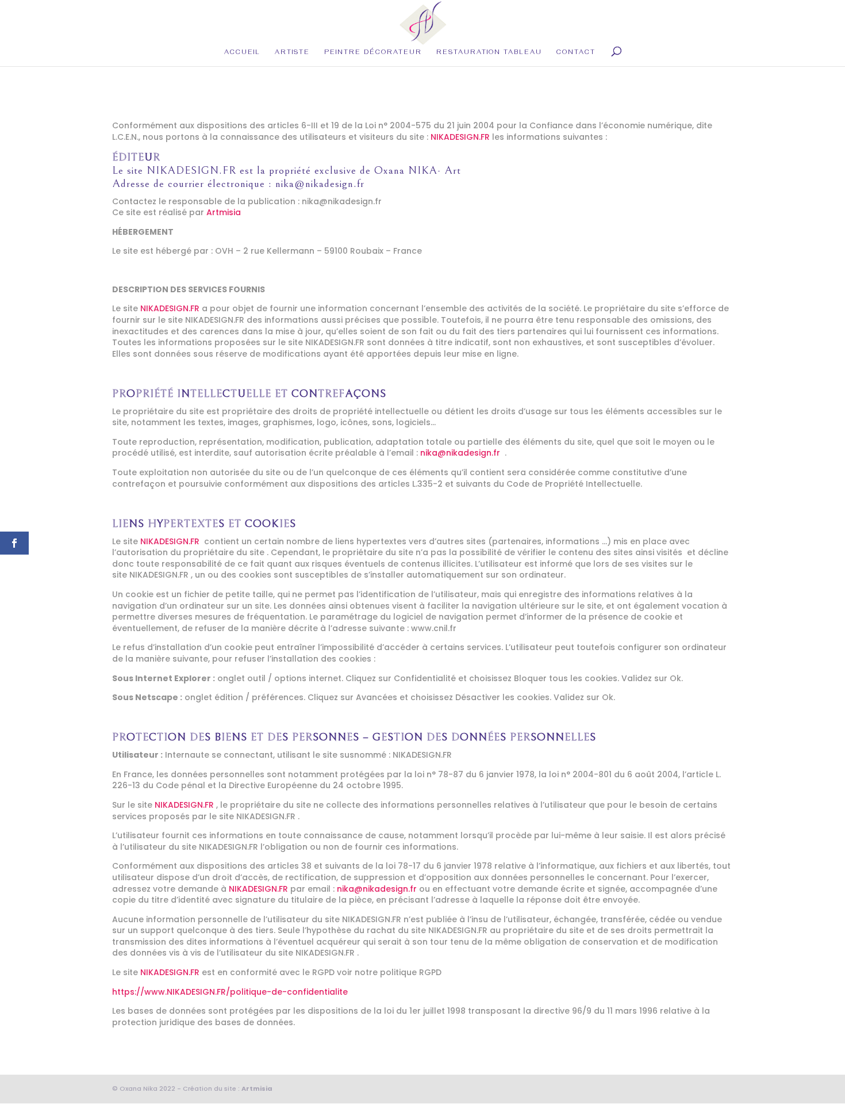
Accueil (242, 53)
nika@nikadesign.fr (319, 183)
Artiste (292, 53)
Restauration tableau (489, 53)
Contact (576, 53)
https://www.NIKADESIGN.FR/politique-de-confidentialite (230, 992)
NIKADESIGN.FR (460, 137)
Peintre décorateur (373, 53)
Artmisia (223, 212)
